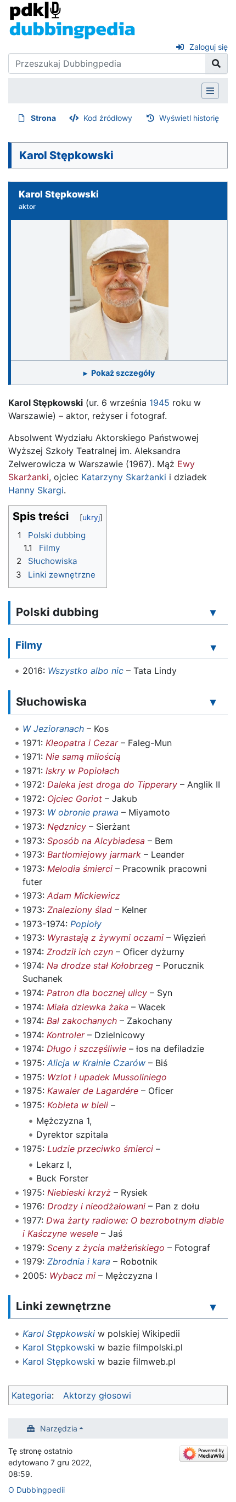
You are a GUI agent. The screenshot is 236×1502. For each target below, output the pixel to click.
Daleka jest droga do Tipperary (112, 784)
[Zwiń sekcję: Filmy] (213, 647)
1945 (159, 402)
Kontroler (66, 1034)
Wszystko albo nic (85, 670)
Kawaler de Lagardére (92, 1090)
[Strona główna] (72, 19)
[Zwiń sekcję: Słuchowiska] (213, 702)
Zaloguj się (208, 46)
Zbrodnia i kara (78, 1261)
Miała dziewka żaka (87, 1007)
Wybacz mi (72, 1275)
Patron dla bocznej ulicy (97, 992)
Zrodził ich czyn (80, 951)
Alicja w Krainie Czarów (96, 1062)
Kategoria (32, 1395)
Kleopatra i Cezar (82, 742)
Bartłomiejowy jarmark (94, 854)
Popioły (86, 923)
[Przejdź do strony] (216, 63)
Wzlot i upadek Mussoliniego (107, 1077)
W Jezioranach (53, 728)
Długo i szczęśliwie (86, 1048)
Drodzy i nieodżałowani (96, 1206)
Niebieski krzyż (79, 1192)
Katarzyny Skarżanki (123, 476)
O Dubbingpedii (36, 1489)
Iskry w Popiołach (82, 770)
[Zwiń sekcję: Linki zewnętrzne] (213, 1307)
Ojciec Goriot (74, 798)
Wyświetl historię (189, 118)
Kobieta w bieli (77, 1104)
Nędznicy (66, 826)
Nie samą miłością (83, 756)
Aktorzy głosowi (97, 1395)
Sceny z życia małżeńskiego (106, 1247)
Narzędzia (58, 1428)
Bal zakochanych (82, 1020)
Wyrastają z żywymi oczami (105, 937)
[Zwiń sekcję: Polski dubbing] (213, 613)
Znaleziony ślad (79, 909)
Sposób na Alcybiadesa (96, 840)
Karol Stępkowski (59, 1333)
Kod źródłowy (107, 118)
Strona (43, 118)
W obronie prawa (83, 812)
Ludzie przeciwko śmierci (100, 1148)
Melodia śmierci (80, 868)
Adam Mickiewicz (83, 895)
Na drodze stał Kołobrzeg (100, 965)
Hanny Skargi (36, 490)
